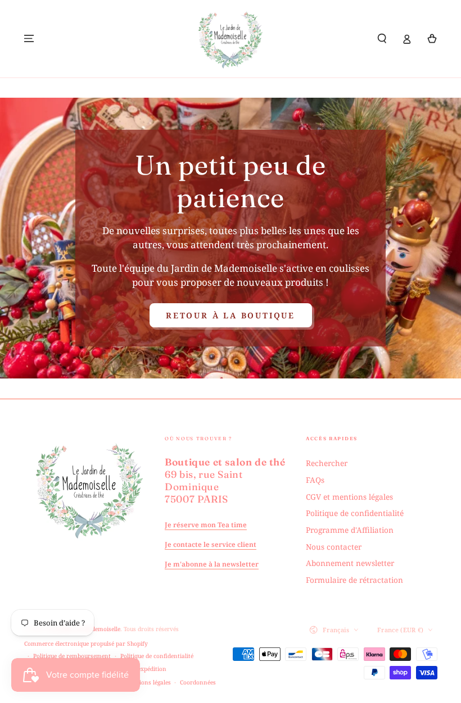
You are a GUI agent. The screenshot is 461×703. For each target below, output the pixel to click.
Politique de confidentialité (355, 513)
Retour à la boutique (230, 315)
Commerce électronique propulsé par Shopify (86, 643)
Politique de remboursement (72, 656)
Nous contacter (333, 546)
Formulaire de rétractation (354, 579)
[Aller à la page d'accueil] (230, 38)
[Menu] (29, 38)
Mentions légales (148, 682)
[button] (382, 38)
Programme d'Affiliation (350, 529)
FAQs (315, 479)
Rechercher (326, 463)
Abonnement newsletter (350, 563)
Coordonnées (198, 682)
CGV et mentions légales (349, 496)
